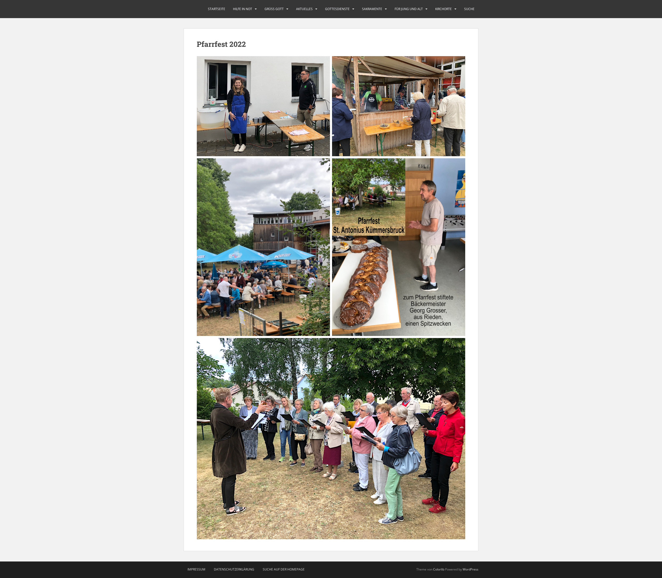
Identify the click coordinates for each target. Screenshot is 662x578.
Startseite (216, 9)
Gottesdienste (337, 9)
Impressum (196, 569)
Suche (469, 9)
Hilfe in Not (242, 9)
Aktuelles (304, 9)
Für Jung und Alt (409, 9)
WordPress (470, 569)
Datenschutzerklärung (234, 569)
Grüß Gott (274, 9)
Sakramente (372, 9)
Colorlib (438, 569)
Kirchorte (443, 9)
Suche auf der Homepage (284, 569)
